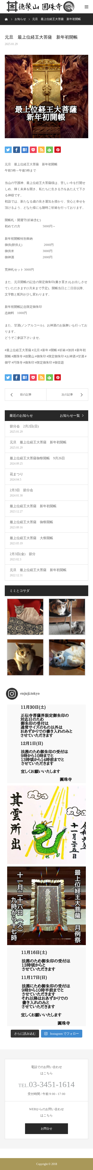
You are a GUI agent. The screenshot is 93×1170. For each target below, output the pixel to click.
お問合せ (46, 1128)
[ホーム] (6, 19)
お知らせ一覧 (70, 415)
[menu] (86, 6)
